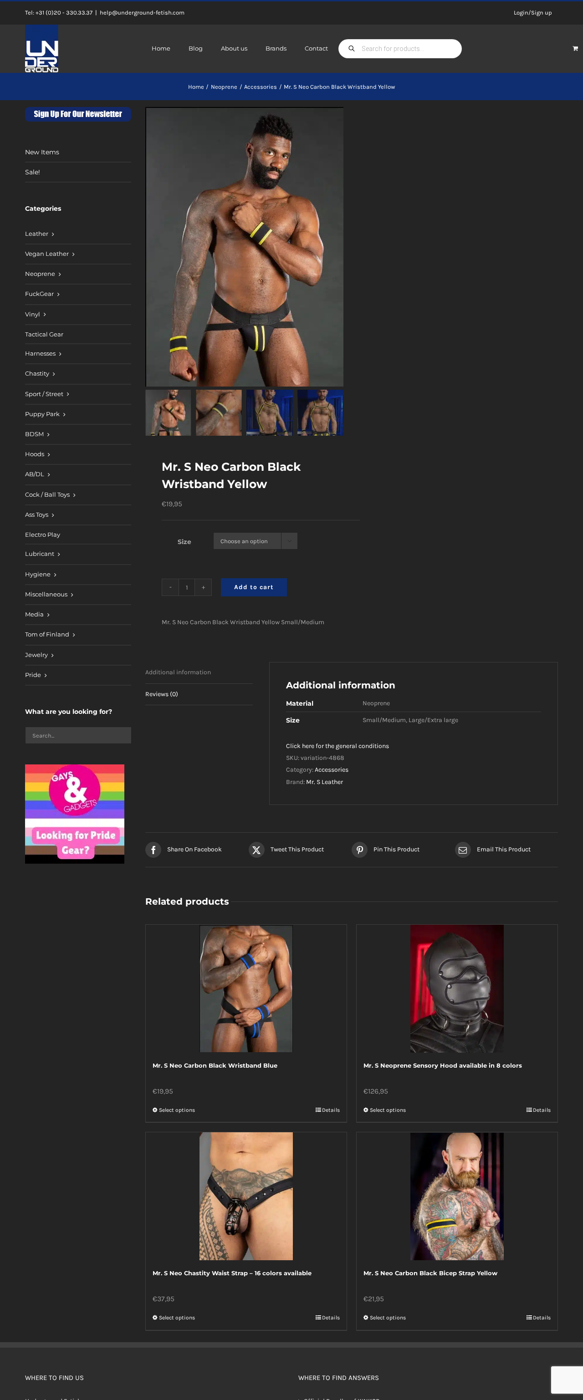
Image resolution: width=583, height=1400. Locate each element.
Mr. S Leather (324, 782)
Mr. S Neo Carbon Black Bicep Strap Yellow (430, 1273)
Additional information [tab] (178, 672)
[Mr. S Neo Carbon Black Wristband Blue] (246, 989)
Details (331, 1110)
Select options (177, 1110)
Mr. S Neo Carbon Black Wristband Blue (215, 1065)
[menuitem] (78, 234)
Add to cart (254, 587)
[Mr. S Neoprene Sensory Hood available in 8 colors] (457, 989)
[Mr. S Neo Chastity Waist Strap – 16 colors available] (246, 1196)
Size (184, 542)
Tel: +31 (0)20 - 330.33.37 (58, 12)
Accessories (331, 770)
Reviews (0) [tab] (161, 694)
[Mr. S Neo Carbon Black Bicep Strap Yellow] (457, 1196)
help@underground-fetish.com (142, 12)
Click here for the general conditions (337, 746)
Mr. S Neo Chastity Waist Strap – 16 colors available (232, 1273)
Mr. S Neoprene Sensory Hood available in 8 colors (442, 1065)
